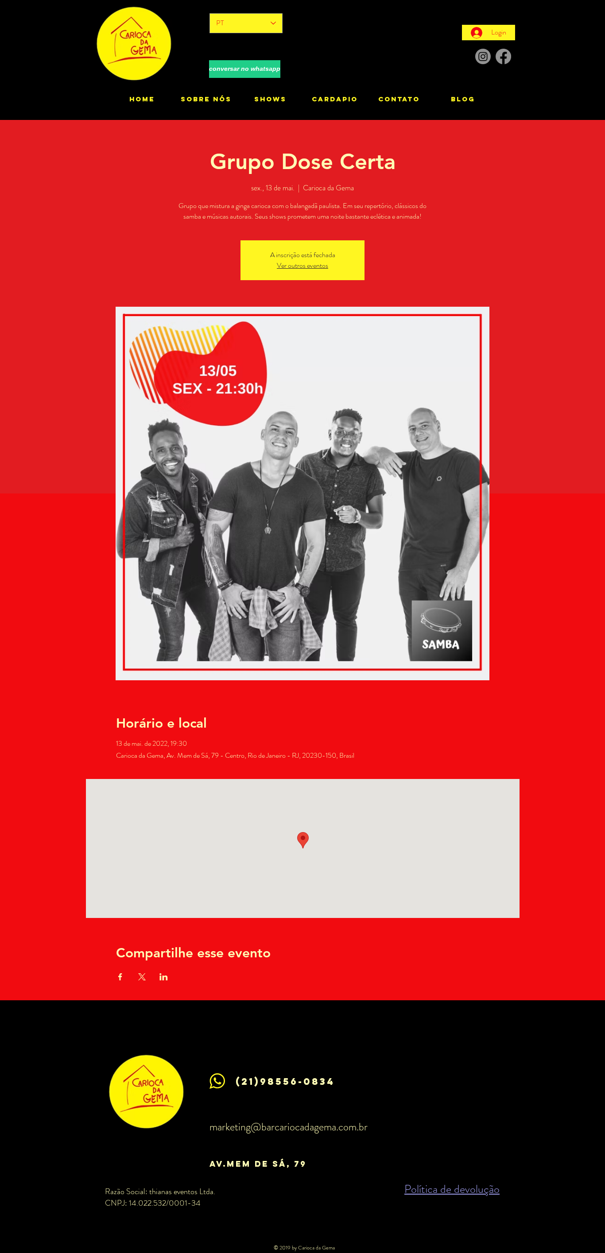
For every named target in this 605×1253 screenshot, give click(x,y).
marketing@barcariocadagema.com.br (288, 1126)
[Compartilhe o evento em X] (142, 976)
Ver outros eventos (302, 265)
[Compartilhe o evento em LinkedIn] (163, 976)
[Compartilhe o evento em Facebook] (120, 976)
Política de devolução (452, 1189)
